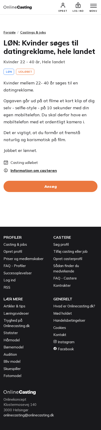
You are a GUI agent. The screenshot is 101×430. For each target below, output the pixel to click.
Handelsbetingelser (69, 320)
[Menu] (93, 6)
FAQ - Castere (65, 278)
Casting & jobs (15, 244)
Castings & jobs (33, 32)
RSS (7, 287)
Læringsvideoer (16, 313)
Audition (10, 354)
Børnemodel (13, 347)
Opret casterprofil (67, 258)
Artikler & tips (14, 306)
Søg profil (61, 244)
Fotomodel (12, 375)
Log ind (10, 280)
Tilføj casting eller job (70, 251)
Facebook (65, 349)
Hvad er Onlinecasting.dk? (74, 306)
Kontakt (59, 334)
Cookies (59, 327)
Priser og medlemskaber (23, 258)
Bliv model (12, 361)
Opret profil (13, 251)
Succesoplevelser (18, 273)
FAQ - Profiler (15, 266)
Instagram (65, 342)
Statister (11, 333)
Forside (10, 32)
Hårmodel (12, 340)
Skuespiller (12, 368)
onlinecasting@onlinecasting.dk (29, 415)
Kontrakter (62, 285)
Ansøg (50, 186)
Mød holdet (62, 313)
